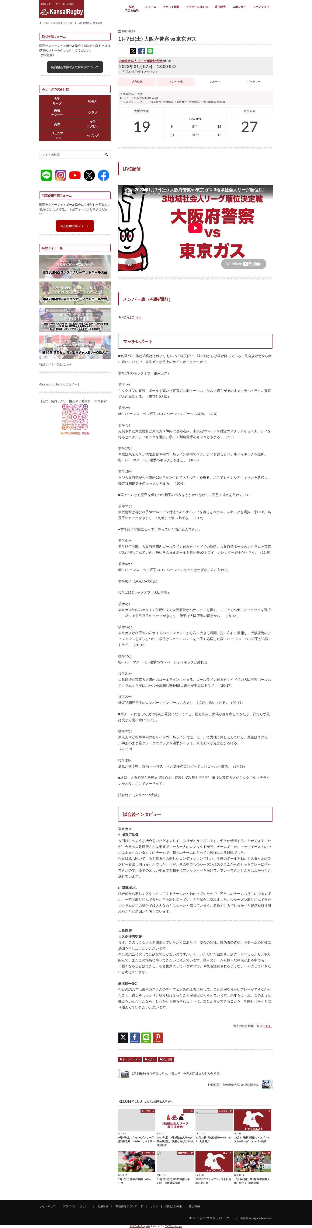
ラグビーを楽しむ (197, 6)
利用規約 (102, 1206)
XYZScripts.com (173, 1226)
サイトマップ (47, 1206)
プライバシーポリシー (76, 1206)
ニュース (150, 6)
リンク (154, 1206)
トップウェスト (131, 1059)
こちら (137, 317)
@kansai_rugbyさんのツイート (59, 384)
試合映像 (137, 81)
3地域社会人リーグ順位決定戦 (141, 61)
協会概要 (194, 1206)
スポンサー (239, 6)
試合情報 (167, 1059)
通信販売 (220, 6)
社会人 (151, 1059)
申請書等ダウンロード (129, 1206)
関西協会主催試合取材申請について (75, 67)
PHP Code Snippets (140, 1226)
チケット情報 (171, 6)
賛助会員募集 (173, 1206)
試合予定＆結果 (132, 8)
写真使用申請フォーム (75, 226)
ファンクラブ (261, 6)
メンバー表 (176, 81)
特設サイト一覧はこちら (55, 364)
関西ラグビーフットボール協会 (229, 1218)
